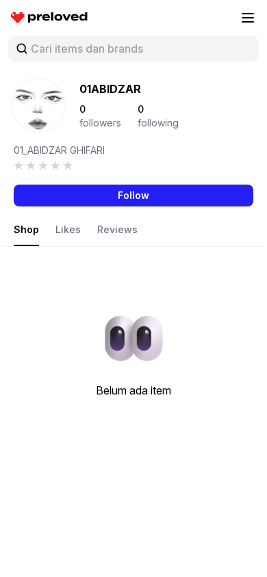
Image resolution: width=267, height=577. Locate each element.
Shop (26, 229)
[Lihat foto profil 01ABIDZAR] (38, 105)
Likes (68, 229)
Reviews (117, 229)
